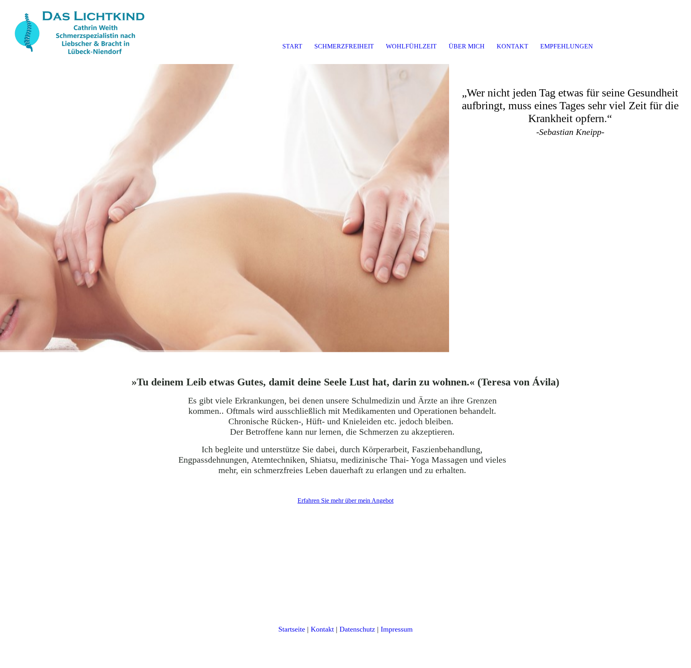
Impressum (397, 629)
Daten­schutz (357, 629)
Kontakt (322, 629)
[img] (92, 32)
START (292, 46)
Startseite (291, 629)
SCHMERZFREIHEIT (344, 46)
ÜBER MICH (467, 46)
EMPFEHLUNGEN (566, 46)
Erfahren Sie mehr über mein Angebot (345, 500)
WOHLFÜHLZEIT (411, 46)
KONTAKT (512, 46)
